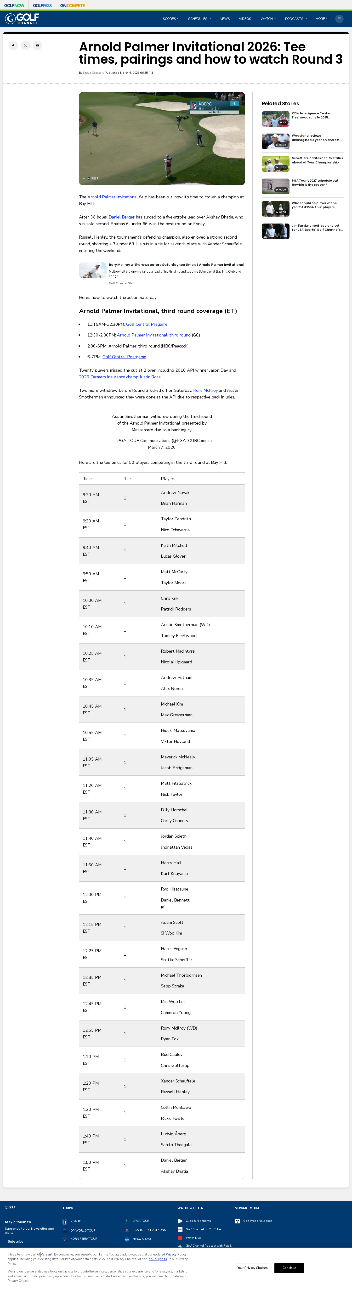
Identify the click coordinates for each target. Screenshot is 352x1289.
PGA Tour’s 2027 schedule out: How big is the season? (315, 183)
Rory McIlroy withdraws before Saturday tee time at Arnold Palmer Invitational (176, 264)
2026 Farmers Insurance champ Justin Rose (120, 377)
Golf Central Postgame (124, 357)
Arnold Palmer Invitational (112, 197)
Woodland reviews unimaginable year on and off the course (316, 138)
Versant (47, 1254)
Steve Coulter (92, 73)
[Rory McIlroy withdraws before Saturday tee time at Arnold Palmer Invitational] (93, 270)
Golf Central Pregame (146, 324)
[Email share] (37, 45)
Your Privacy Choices (252, 1268)
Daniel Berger (122, 217)
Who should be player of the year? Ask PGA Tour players (314, 205)
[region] (176, 1268)
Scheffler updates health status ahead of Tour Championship (317, 160)
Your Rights (158, 1259)
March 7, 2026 (162, 447)
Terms (103, 1254)
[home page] (22, 18)
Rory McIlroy (205, 390)
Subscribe (15, 1241)
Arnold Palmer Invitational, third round (154, 335)
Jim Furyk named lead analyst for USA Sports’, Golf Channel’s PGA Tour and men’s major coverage (316, 228)
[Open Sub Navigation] (178, 19)
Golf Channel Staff (122, 283)
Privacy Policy (176, 1254)
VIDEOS (245, 19)
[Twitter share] (25, 45)
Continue (289, 1268)
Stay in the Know (18, 1222)
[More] (339, 19)
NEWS (225, 19)
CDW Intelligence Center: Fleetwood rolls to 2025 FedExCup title (311, 115)
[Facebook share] (13, 45)
